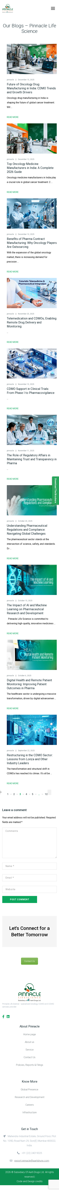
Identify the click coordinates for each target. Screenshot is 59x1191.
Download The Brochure (55, 490)
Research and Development (29, 1097)
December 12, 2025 (26, 159)
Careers (29, 1104)
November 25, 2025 (26, 314)
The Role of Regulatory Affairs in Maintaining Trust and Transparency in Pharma (32, 459)
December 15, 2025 (26, 80)
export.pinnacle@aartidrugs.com (31, 1160)
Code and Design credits (30, 1181)
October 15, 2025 (25, 601)
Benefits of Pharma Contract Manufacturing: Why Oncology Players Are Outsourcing (32, 243)
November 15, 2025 (26, 384)
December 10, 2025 (26, 234)
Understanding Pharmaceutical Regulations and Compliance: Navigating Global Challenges (27, 529)
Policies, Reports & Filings (29, 1064)
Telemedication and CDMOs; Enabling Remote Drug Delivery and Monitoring (31, 322)
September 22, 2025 (26, 751)
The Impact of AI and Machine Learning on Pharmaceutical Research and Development (27, 609)
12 (46, 794)
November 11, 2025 (26, 451)
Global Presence (29, 1089)
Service (30, 1049)
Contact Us (29, 961)
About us (29, 1042)
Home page (29, 1034)
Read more (13, 117)
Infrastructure (29, 1112)
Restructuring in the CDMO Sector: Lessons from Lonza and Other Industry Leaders (30, 759)
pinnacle (10, 80)
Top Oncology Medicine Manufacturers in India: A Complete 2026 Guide (30, 168)
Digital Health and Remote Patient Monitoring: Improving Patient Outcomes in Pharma (29, 684)
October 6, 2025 (24, 676)
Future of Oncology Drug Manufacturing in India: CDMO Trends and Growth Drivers (31, 88)
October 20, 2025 (25, 521)
